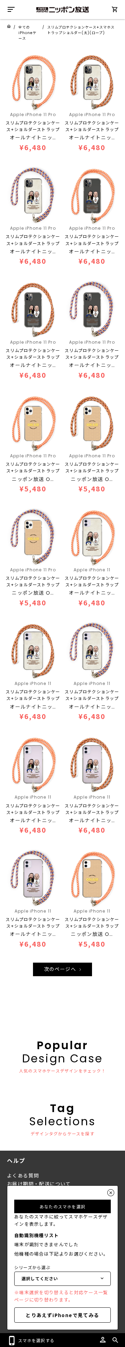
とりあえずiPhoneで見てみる (62, 1315)
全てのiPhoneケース (27, 33)
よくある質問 (23, 1175)
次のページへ (61, 969)
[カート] (114, 10)
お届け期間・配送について (39, 1184)
